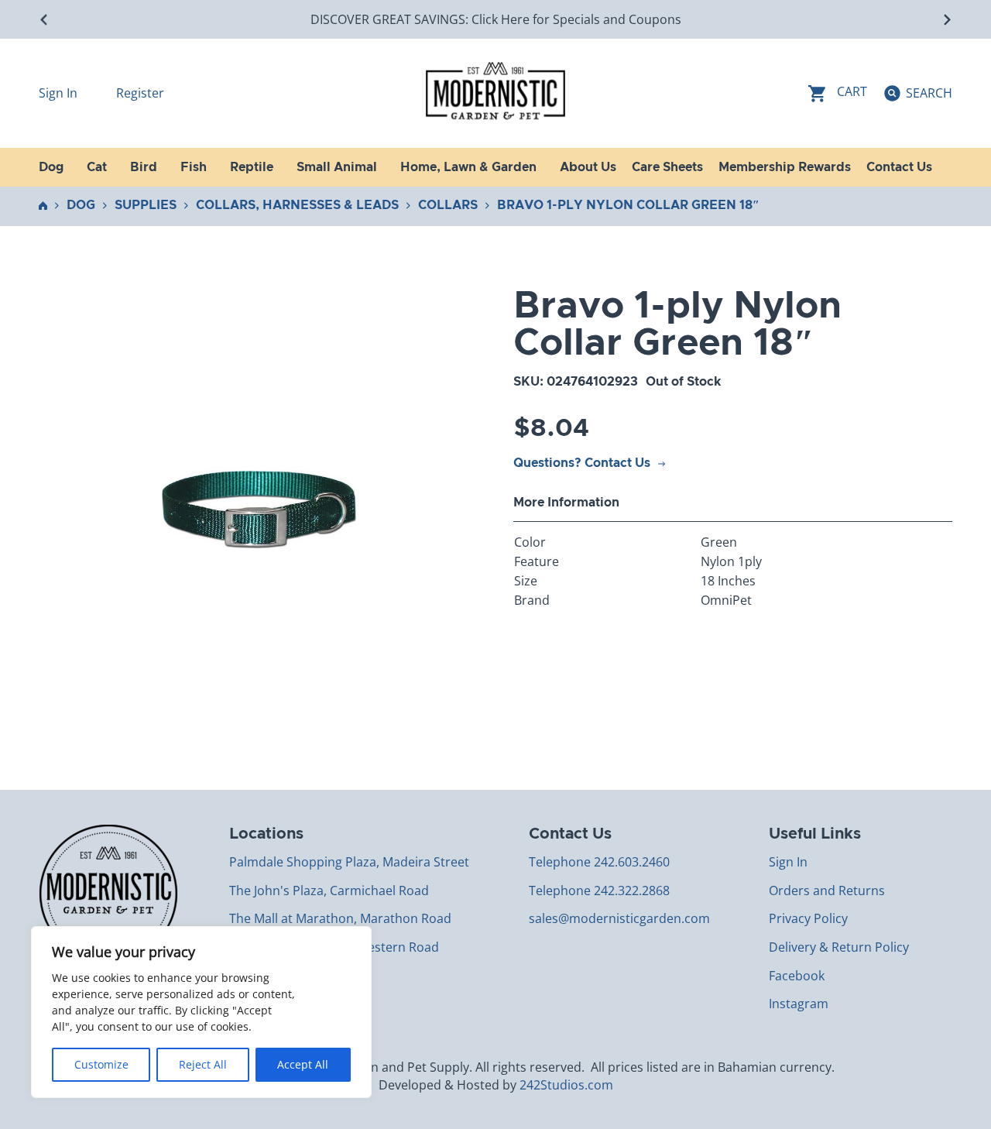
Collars (448, 205)
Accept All (302, 1064)
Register (140, 92)
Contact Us (899, 167)
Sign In (60, 92)
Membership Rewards (784, 167)
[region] (201, 1012)
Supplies (146, 205)
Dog (81, 205)
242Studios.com (566, 1084)
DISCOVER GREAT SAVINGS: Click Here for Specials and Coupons (495, 19)
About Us (588, 167)
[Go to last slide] (44, 20)
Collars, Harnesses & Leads (297, 205)
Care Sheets (667, 167)
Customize (101, 1064)
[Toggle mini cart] (837, 93)
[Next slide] (946, 20)
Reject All (203, 1064)
